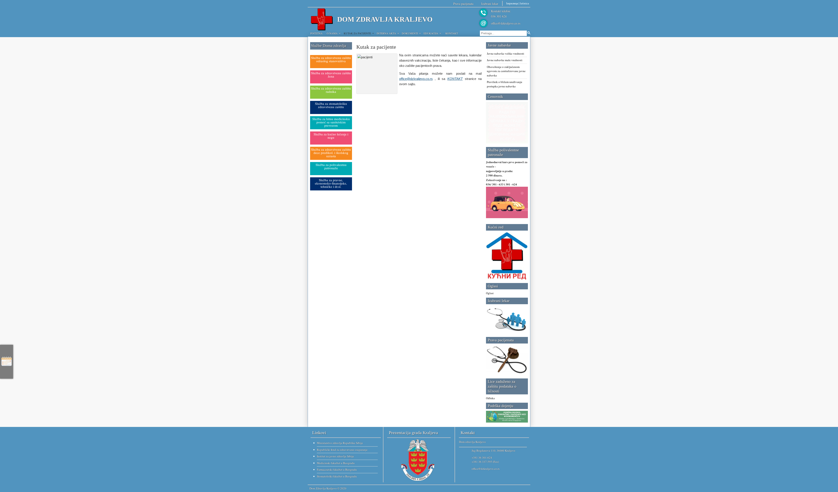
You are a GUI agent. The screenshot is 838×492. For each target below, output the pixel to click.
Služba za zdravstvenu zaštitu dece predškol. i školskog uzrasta (331, 152)
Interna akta (386, 33)
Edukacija (431, 33)
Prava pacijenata (463, 4)
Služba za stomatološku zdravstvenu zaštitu (331, 105)
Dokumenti (410, 33)
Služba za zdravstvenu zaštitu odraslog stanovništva (331, 59)
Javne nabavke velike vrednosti (505, 53)
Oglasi (490, 293)
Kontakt (451, 33)
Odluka (490, 398)
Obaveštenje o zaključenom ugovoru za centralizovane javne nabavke (506, 71)
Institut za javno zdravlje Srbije (335, 456)
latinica (524, 3)
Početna (316, 33)
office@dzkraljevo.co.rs (505, 23)
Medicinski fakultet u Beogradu (336, 463)
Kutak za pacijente (357, 33)
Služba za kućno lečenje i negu (331, 136)
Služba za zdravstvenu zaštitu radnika (331, 90)
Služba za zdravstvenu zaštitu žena (331, 74)
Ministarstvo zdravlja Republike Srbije (340, 443)
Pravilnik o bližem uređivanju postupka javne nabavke (504, 84)
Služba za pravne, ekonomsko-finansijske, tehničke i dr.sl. (331, 183)
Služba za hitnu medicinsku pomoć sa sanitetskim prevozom (331, 122)
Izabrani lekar (489, 4)
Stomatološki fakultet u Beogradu (337, 476)
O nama (332, 33)
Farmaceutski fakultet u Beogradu (337, 469)
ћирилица (512, 3)
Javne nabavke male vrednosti (504, 60)
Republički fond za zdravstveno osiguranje (342, 450)
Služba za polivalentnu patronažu (331, 166)
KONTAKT (455, 79)
